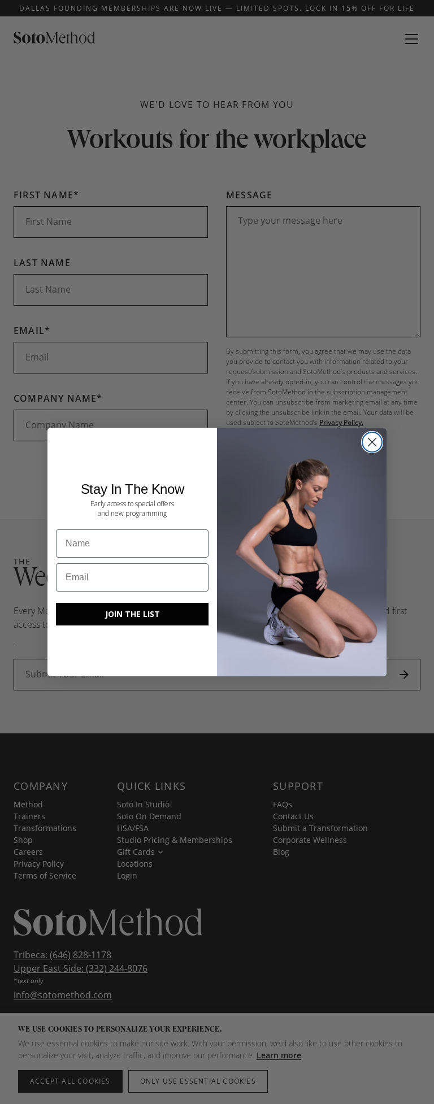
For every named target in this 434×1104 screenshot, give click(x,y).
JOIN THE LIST (132, 613)
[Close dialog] (372, 442)
